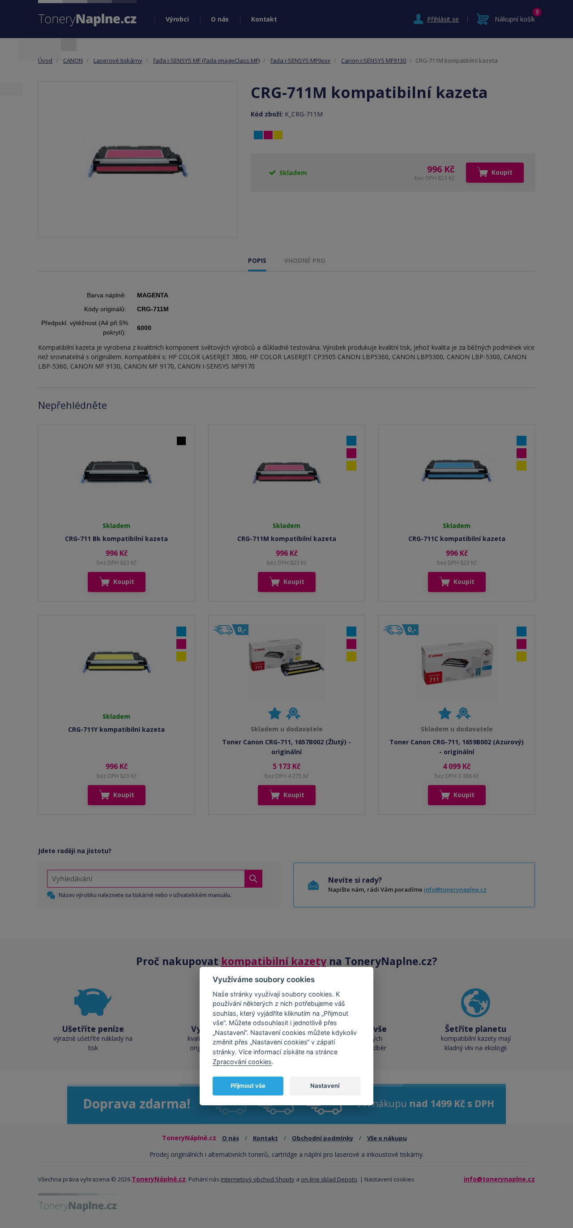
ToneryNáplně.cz (159, 1179)
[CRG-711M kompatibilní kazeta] (137, 159)
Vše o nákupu (387, 1138)
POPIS (257, 260)
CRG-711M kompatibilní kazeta (286, 538)
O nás (220, 19)
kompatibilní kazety (273, 961)
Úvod (45, 60)
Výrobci (177, 19)
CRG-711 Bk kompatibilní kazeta (116, 538)
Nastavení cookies (389, 1179)
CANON (73, 60)
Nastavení (324, 1085)
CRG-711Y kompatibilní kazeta (116, 729)
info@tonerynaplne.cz (455, 889)
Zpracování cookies (242, 1061)
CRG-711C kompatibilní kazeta (456, 538)
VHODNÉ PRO (304, 260)
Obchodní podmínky (322, 1138)
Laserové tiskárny (118, 60)
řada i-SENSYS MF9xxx (300, 60)
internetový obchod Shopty (258, 1179)
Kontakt (264, 19)
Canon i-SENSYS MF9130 (373, 60)
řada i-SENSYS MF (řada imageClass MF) (206, 60)
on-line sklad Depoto (329, 1179)
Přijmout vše (248, 1085)
